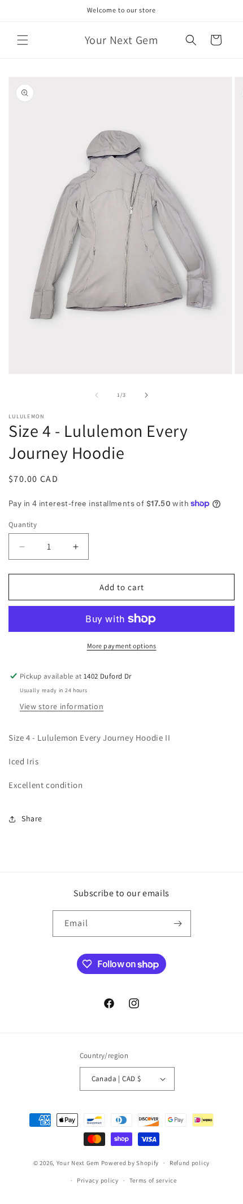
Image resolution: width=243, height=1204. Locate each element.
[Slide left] (96, 395)
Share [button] (31, 818)
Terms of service (153, 1180)
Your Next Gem (78, 1163)
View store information (61, 706)
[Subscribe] (178, 923)
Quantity (22, 524)
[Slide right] (146, 395)
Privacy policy (98, 1180)
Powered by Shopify (130, 1163)
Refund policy (190, 1163)
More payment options (122, 645)
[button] (22, 40)
